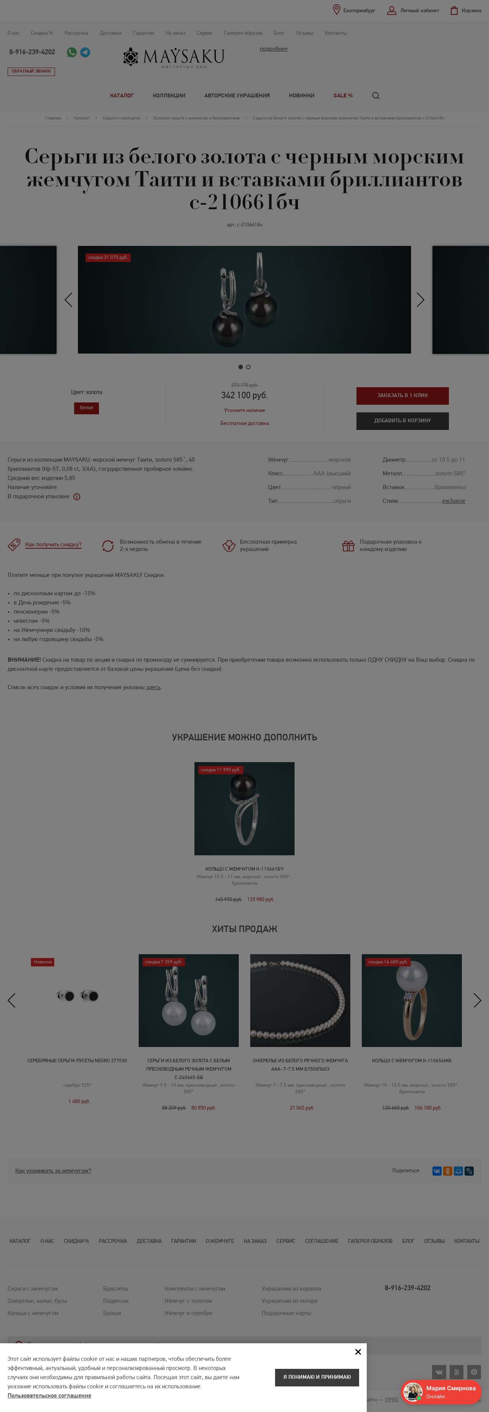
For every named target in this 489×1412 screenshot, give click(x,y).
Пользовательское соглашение (49, 1396)
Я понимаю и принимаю (317, 1377)
